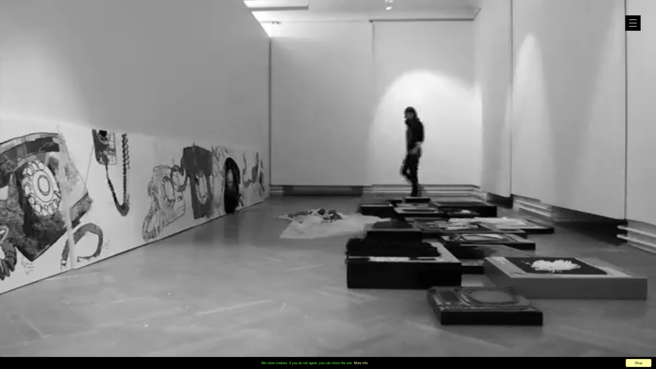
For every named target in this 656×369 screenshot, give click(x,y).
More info (361, 363)
